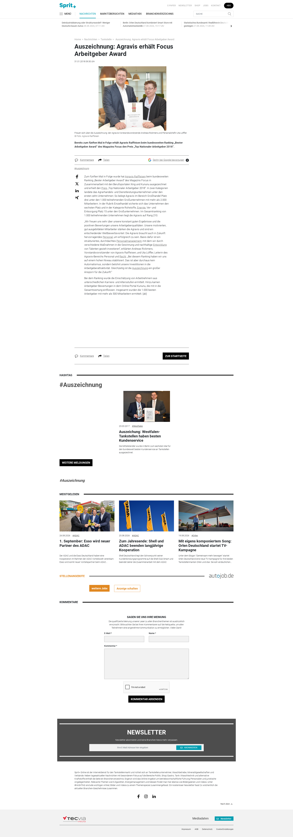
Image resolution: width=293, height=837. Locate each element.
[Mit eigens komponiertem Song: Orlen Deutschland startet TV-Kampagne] (206, 515)
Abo (229, 5)
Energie (141, 207)
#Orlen (195, 535)
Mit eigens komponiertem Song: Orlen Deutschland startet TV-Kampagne (205, 545)
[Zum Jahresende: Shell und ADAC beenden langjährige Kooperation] (146, 515)
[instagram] (146, 796)
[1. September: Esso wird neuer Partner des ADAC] (87, 515)
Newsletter (185, 5)
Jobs (205, 5)
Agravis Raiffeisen (135, 176)
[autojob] (221, 576)
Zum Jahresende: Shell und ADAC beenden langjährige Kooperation (141, 545)
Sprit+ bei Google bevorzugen (168, 159)
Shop (197, 5)
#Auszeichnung (81, 384)
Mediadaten (200, 818)
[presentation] (231, 25)
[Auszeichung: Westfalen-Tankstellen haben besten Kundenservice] (146, 406)
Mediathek (135, 13)
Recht (122, 256)
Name (152, 633)
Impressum (186, 829)
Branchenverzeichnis (160, 13)
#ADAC (75, 535)
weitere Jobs (99, 588)
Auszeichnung (140, 268)
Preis (104, 188)
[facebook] (138, 796)
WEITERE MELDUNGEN (76, 462)
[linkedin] (154, 796)
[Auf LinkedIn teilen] (77, 190)
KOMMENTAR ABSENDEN (146, 699)
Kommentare (87, 159)
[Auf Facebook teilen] (77, 176)
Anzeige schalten (127, 588)
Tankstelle (106, 39)
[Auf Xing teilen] (77, 197)
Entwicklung (160, 244)
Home (77, 39)
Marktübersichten (112, 13)
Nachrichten (88, 13)
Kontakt (216, 5)
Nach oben (225, 804)
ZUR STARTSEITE (175, 356)
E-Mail (107, 633)
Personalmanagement (128, 240)
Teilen (106, 159)
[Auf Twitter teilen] (77, 184)
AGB (196, 829)
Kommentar (110, 646)
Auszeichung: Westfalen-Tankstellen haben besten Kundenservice (140, 436)
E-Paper (171, 5)
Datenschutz (207, 829)
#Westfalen (137, 426)
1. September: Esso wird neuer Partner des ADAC (85, 543)
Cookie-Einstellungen (224, 829)
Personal (108, 237)
